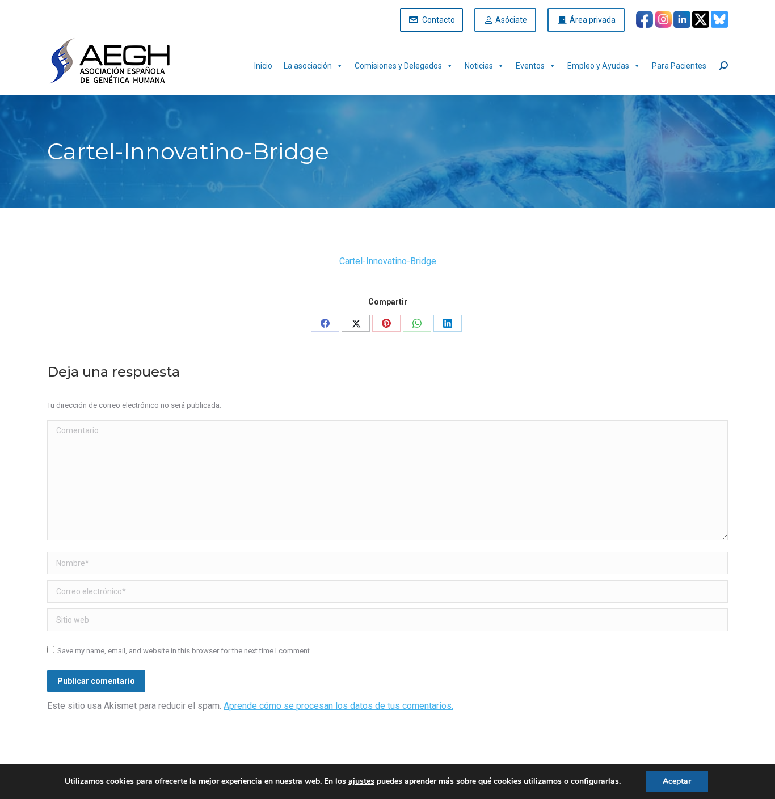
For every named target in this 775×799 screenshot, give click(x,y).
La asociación (308, 65)
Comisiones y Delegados (398, 65)
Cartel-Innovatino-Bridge (387, 261)
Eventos (530, 65)
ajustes (361, 781)
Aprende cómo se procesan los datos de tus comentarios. (338, 705)
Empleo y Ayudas (598, 65)
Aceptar (677, 781)
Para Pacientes (679, 65)
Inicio (263, 65)
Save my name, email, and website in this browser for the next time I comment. (184, 650)
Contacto (438, 19)
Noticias (479, 65)
